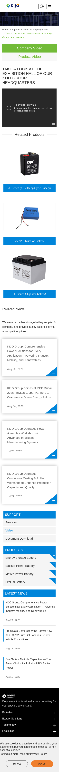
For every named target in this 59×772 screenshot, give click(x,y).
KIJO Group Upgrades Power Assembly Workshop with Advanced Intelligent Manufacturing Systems (26, 435)
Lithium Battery (15, 582)
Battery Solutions (12, 718)
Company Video (39, 29)
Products (14, 550)
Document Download (19, 538)
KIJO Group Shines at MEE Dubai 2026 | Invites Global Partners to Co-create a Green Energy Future (29, 393)
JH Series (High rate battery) (29, 294)
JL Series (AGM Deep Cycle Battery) (29, 188)
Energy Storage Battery (20, 557)
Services (11, 522)
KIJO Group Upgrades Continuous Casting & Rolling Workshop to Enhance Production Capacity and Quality (29, 480)
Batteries (7, 712)
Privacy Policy (38, 754)
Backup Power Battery (20, 565)
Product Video (29, 57)
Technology (9, 724)
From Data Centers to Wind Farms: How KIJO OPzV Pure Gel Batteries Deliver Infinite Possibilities (29, 635)
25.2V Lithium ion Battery (29, 241)
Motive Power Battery (19, 574)
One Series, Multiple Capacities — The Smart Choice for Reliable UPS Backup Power (28, 663)
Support (15, 29)
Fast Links (8, 731)
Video (26, 29)
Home (5, 29)
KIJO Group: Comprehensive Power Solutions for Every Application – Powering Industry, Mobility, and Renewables (28, 353)
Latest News (16, 593)
